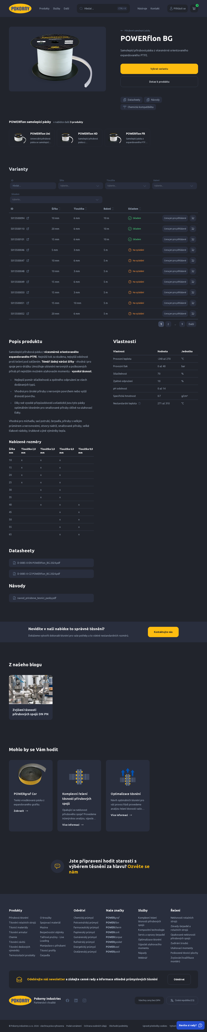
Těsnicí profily (48, 950)
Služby (56, 8)
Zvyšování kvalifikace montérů (182, 959)
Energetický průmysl (85, 946)
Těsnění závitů (17, 942)
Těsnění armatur (18, 932)
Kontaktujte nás (163, 632)
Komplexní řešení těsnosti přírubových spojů (76, 798)
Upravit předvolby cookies (155, 1026)
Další (66, 8)
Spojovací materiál (50, 922)
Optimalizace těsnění (126, 794)
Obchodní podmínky (118, 1026)
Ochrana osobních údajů (95, 1026)
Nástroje (142, 8)
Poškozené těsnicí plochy (184, 953)
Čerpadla (45, 955)
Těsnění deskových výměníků (19, 948)
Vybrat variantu (159, 68)
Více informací (70, 824)
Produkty (44, 8)
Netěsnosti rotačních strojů (182, 919)
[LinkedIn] (76, 1000)
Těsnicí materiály (18, 927)
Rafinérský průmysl (84, 942)
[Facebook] (67, 1000)
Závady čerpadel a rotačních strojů (181, 928)
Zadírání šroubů (179, 943)
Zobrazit (19, 810)
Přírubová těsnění (18, 917)
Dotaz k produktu (159, 81)
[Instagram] (84, 1000)
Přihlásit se (180, 8)
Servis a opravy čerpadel (151, 934)
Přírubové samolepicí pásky (137, 30)
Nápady (142, 953)
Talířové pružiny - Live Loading (52, 939)
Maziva (44, 927)
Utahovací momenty (182, 948)
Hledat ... (105, 8)
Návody (155, 99)
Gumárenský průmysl (85, 937)
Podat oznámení (74, 1026)
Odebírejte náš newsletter (46, 979)
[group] (31, 138)
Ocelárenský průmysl (85, 951)
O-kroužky (45, 917)
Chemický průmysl (83, 917)
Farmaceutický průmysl (86, 927)
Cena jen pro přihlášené (175, 218)
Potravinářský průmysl (86, 922)
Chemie (13, 937)
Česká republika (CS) (184, 1000)
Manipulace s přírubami (53, 945)
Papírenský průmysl (84, 932)
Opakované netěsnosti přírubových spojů (183, 936)
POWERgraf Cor (25, 794)
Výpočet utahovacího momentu (150, 946)
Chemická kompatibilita (141, 107)
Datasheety (134, 99)
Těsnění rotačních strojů (22, 922)
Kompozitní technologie (151, 929)
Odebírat (179, 979)
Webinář (142, 957)
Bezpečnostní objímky (52, 932)
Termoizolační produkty (22, 955)
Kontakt (155, 8)
